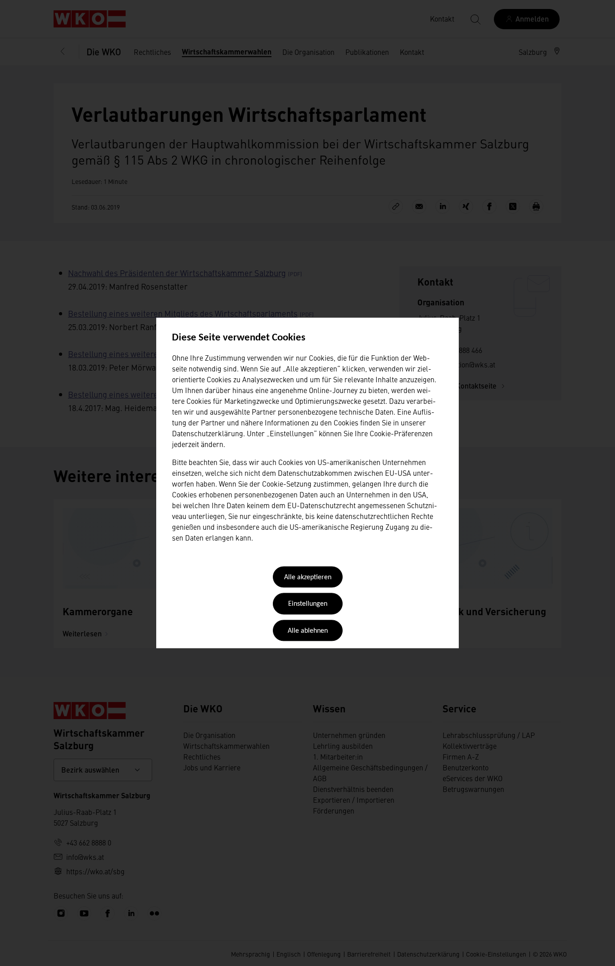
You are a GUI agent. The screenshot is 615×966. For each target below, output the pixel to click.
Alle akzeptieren (307, 577)
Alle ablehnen (308, 631)
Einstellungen (307, 604)
